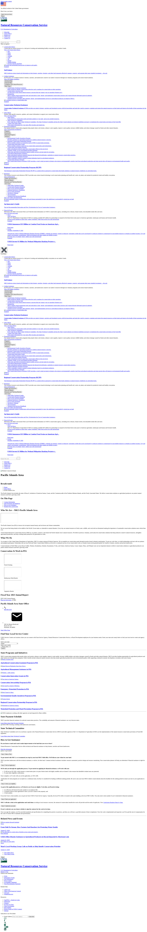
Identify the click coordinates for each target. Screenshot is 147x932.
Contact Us (7, 38)
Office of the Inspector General (12, 891)
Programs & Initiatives (10, 126)
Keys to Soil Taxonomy (13, 191)
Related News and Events (11, 506)
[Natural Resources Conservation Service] (73, 19)
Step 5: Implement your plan (8, 806)
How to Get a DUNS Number (15, 188)
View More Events (9, 854)
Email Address (8, 916)
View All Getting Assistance (11, 79)
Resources (7, 173)
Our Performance (8, 879)
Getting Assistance (9, 76)
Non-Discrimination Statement (12, 884)
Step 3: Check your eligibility (8, 783)
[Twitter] (2, 480)
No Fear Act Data (9, 904)
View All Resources (9, 176)
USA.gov (6, 892)
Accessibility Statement (10, 882)
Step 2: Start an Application (8, 765)
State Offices (7, 112)
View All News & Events (11, 213)
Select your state (5, 642)
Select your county (6, 645)
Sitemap (6, 910)
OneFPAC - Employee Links (12, 900)
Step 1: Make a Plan (6, 754)
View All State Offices (10, 115)
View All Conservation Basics (12, 50)
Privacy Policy (8, 880)
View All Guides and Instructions (13, 197)
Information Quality (9, 877)
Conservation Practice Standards (16, 187)
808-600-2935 (8, 609)
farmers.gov (7, 35)
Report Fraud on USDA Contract (13, 909)
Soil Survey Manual (12, 193)
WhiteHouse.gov (8, 894)
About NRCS (7, 33)
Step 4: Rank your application (8, 799)
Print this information (6, 749)
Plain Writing (7, 907)
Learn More (12, 723)
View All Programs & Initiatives (12, 129)
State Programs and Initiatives (12, 503)
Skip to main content (6, 1)
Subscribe (6, 32)
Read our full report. (6, 600)
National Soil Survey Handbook (16, 190)
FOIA (5, 876)
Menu (2, 16)
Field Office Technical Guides (15, 185)
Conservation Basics (9, 47)
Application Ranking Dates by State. (113, 802)
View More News (9, 852)
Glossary (6, 903)
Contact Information (9, 502)
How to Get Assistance (10, 505)
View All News (11, 216)
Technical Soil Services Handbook (16, 196)
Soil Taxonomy (11, 194)
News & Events (8, 210)
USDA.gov (7, 36)
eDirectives (7, 901)
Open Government (9, 906)
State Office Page (5, 630)
